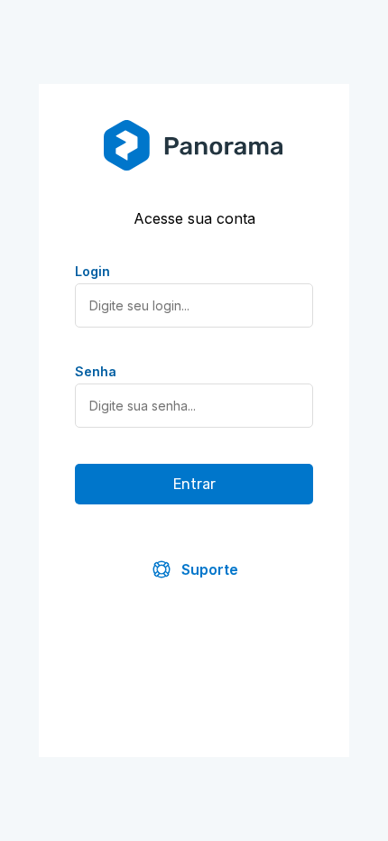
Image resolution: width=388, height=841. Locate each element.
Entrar (194, 484)
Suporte (209, 569)
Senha (95, 371)
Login (92, 271)
